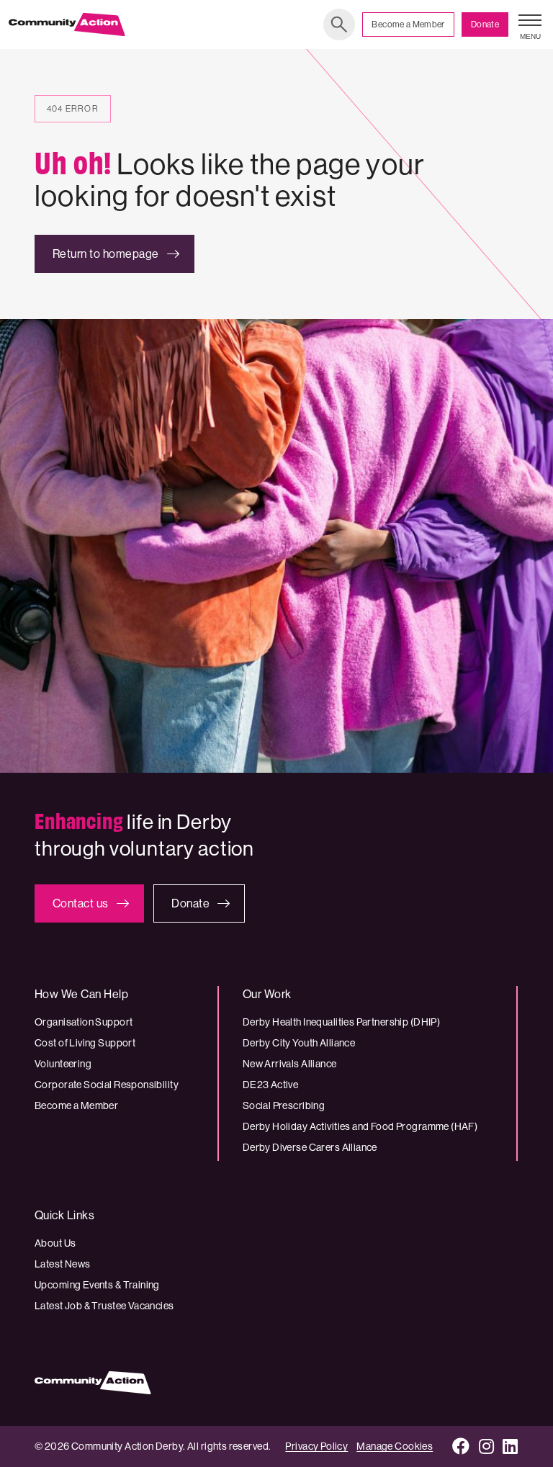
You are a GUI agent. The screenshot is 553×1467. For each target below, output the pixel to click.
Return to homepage (106, 254)
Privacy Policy (316, 1446)
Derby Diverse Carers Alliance (310, 1147)
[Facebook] (461, 1446)
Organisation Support (83, 1022)
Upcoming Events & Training (97, 1285)
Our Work (267, 994)
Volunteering (63, 1063)
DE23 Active (271, 1084)
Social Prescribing (284, 1105)
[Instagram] (487, 1446)
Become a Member (408, 24)
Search (339, 24)
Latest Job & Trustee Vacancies (104, 1305)
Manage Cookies (394, 1446)
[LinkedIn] (510, 1446)
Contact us (81, 903)
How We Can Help (81, 994)
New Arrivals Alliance (290, 1063)
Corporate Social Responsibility (107, 1084)
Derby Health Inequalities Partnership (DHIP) (341, 1022)
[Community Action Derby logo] (67, 24)
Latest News (63, 1264)
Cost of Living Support (85, 1043)
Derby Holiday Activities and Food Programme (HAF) (360, 1126)
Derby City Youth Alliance (299, 1043)
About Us (55, 1243)
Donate (485, 24)
